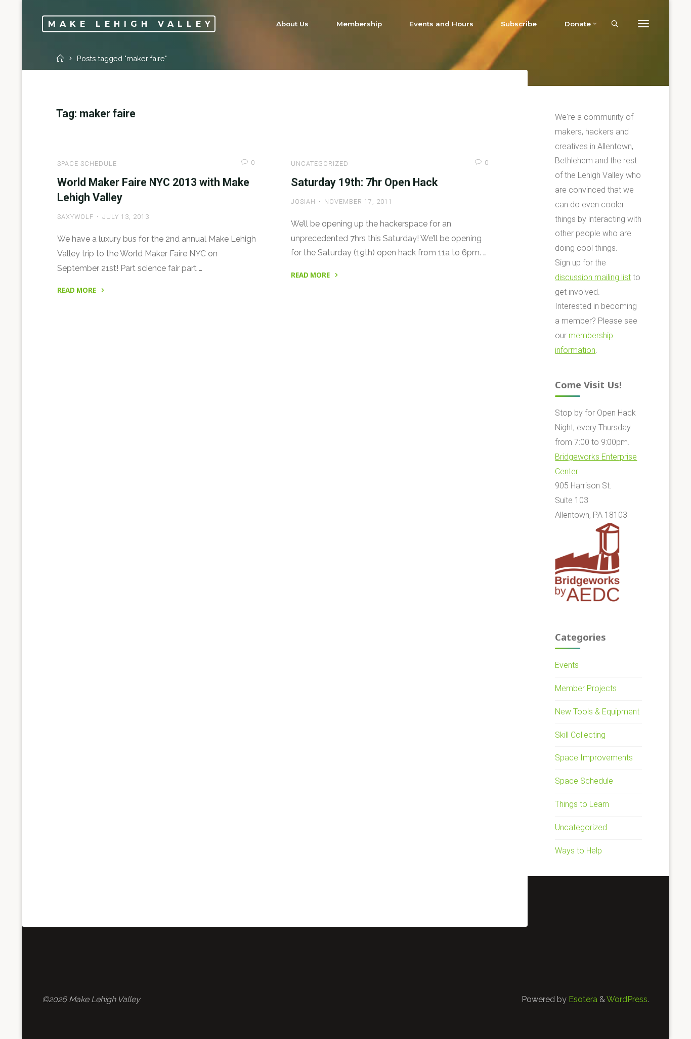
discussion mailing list (593, 277)
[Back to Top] (651, 1025)
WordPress (627, 999)
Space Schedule (87, 163)
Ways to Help (578, 850)
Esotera (582, 999)
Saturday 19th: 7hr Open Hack (364, 182)
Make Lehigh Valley (131, 23)
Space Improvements (594, 757)
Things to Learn (582, 804)
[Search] (614, 24)
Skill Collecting (580, 735)
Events (567, 665)
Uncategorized (320, 163)
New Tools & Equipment (597, 711)
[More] (643, 24)
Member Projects (586, 688)
